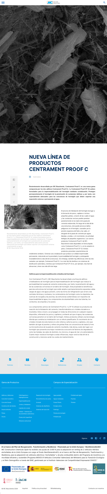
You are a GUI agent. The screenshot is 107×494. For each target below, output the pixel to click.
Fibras (3, 413)
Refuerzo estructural (25, 421)
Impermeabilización (24, 401)
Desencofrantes (6, 409)
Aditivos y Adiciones (7, 395)
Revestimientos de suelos (43, 399)
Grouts (3, 416)
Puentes (73, 399)
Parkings (56, 409)
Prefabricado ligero (76, 395)
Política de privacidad (39, 488)
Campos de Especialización (66, 382)
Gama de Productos (10, 382)
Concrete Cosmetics (7, 399)
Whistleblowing (56, 488)
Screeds (38, 402)
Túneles (73, 402)
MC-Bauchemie (53, 2)
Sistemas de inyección (42, 409)
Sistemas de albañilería (43, 406)
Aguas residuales (58, 399)
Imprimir (25, 488)
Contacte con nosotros (96, 488)
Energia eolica (58, 406)
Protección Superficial (25, 417)
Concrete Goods (6, 402)
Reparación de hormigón (43, 395)
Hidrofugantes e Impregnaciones (23, 396)
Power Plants (57, 402)
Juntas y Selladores (24, 404)
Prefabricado (57, 416)
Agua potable (57, 395)
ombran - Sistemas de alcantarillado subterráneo (26, 413)
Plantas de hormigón (59, 413)
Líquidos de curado (24, 408)
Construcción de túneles (9, 406)
